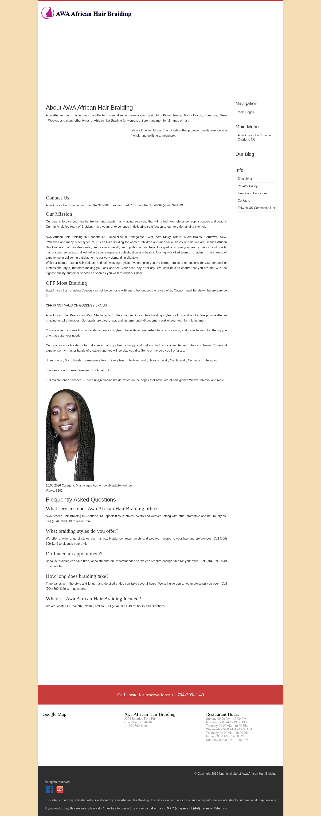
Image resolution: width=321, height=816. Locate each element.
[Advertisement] (160, 64)
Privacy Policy (248, 186)
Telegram (220, 808)
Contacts (244, 200)
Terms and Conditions (252, 193)
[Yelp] (60, 792)
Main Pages (246, 112)
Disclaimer (245, 178)
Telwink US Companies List (256, 208)
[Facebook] (50, 792)
